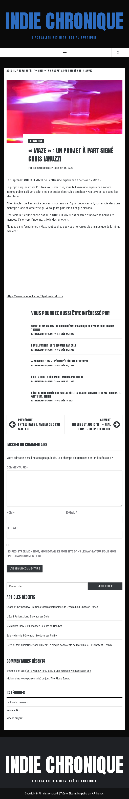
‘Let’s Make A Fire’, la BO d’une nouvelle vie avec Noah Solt (58, 670)
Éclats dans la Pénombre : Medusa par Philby (57, 377)
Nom (11, 512)
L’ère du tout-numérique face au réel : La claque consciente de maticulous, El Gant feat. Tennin (76, 394)
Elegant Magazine (78, 793)
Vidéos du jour (15, 718)
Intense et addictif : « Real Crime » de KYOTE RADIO (91, 424)
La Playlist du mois (17, 702)
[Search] (118, 53)
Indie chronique (64, 21)
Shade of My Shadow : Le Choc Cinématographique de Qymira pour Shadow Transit (72, 328)
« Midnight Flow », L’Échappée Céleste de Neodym (59, 361)
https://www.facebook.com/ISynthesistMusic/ (35, 296)
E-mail (71, 512)
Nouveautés (36, 140)
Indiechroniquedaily (43, 167)
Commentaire (17, 467)
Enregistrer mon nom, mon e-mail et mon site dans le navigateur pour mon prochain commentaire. (62, 554)
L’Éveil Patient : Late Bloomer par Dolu (53, 345)
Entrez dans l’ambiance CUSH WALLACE (39, 424)
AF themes (97, 793)
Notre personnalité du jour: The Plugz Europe (45, 678)
